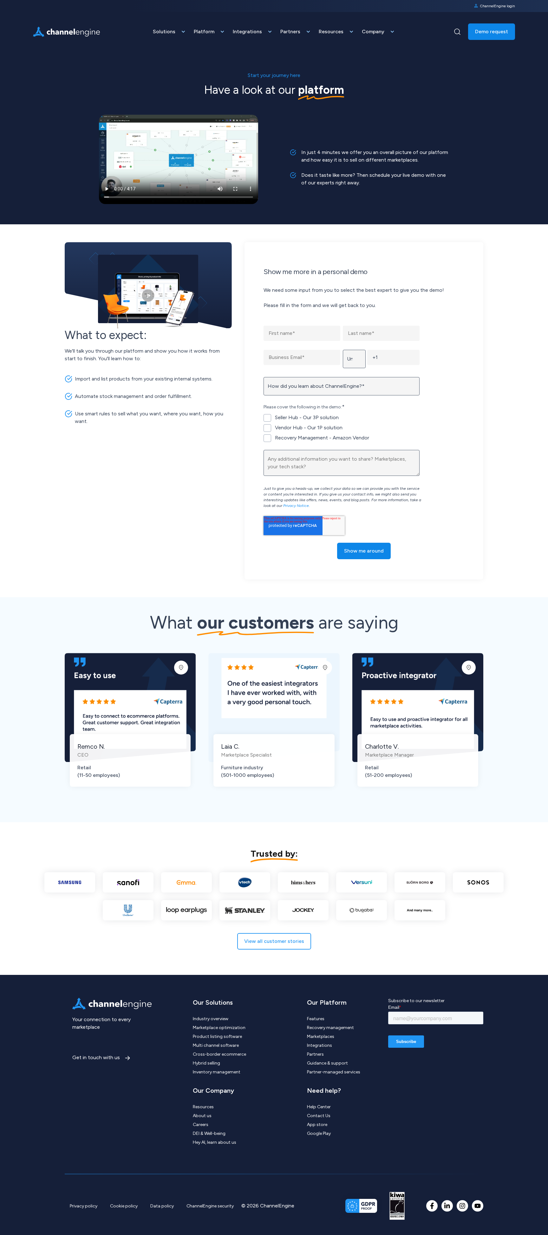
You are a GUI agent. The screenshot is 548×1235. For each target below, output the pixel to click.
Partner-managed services (333, 1072)
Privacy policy (83, 1206)
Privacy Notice (296, 505)
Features (315, 1018)
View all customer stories (274, 941)
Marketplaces (320, 1036)
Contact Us (318, 1115)
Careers (200, 1124)
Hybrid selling (206, 1063)
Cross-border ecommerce (219, 1054)
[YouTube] (477, 1206)
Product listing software (217, 1036)
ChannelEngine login (497, 6)
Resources (203, 1107)
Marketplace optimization (219, 1027)
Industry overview (210, 1018)
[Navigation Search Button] (457, 32)
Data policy (162, 1206)
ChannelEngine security (210, 1206)
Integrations (319, 1045)
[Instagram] (462, 1206)
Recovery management (330, 1027)
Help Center (319, 1107)
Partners (315, 1054)
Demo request (491, 32)
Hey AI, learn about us (214, 1142)
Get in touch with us (96, 1057)
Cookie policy (124, 1206)
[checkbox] (342, 427)
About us (202, 1115)
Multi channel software (216, 1045)
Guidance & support (327, 1063)
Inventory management (216, 1072)
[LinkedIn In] (447, 1206)
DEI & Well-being (209, 1133)
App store (317, 1124)
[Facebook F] (432, 1206)
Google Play (319, 1133)
